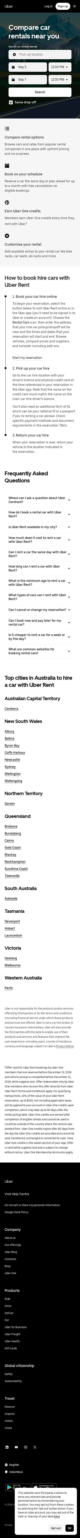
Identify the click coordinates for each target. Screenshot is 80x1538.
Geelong (11, 958)
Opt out (56, 1528)
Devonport (12, 921)
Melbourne (13, 965)
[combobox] (44, 54)
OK (69, 1528)
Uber (9, 6)
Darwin (10, 803)
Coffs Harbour (15, 752)
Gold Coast (13, 847)
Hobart (10, 928)
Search (40, 92)
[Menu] (74, 6)
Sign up (63, 6)
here (57, 1516)
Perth (9, 988)
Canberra (11, 709)
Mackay (10, 854)
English (14, 1464)
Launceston (13, 935)
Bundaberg (13, 833)
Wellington (13, 774)
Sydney (10, 767)
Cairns (9, 840)
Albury (9, 731)
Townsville (12, 876)
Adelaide (11, 898)
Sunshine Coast (16, 869)
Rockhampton (15, 862)
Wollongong (13, 781)
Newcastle (12, 760)
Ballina (9, 738)
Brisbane (11, 826)
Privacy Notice (65, 1046)
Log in (48, 6)
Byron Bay (12, 745)
